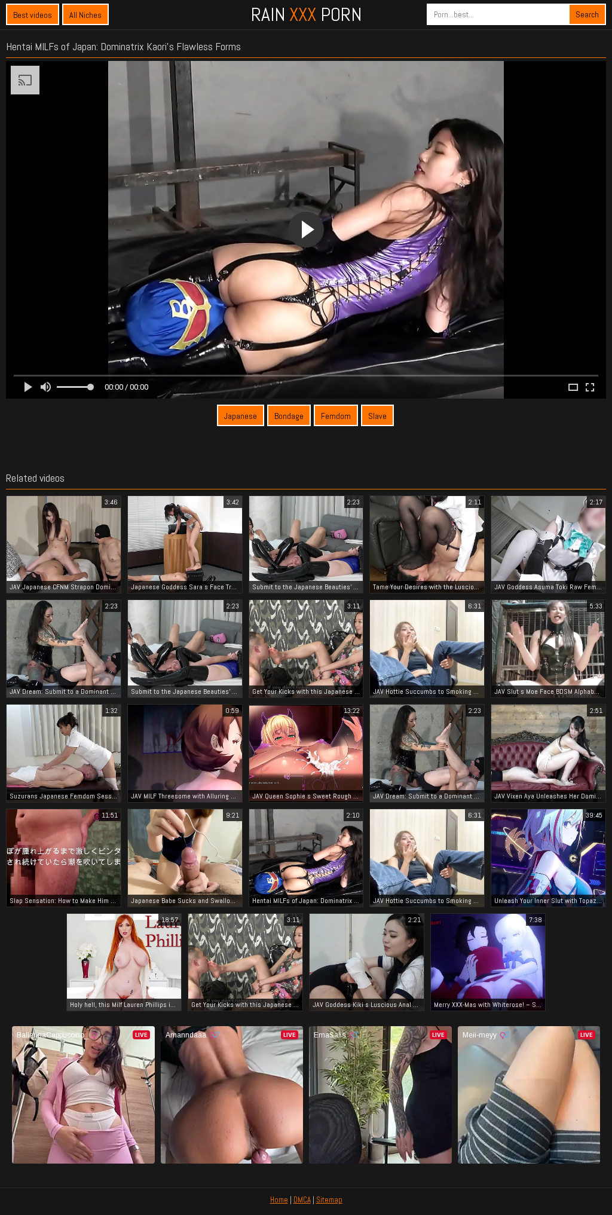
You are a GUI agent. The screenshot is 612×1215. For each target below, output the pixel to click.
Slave (377, 416)
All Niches (85, 15)
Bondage (289, 416)
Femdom (336, 416)
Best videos (32, 15)
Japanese (240, 416)
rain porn (306, 14)
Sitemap (329, 1200)
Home (279, 1200)
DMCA (302, 1200)
